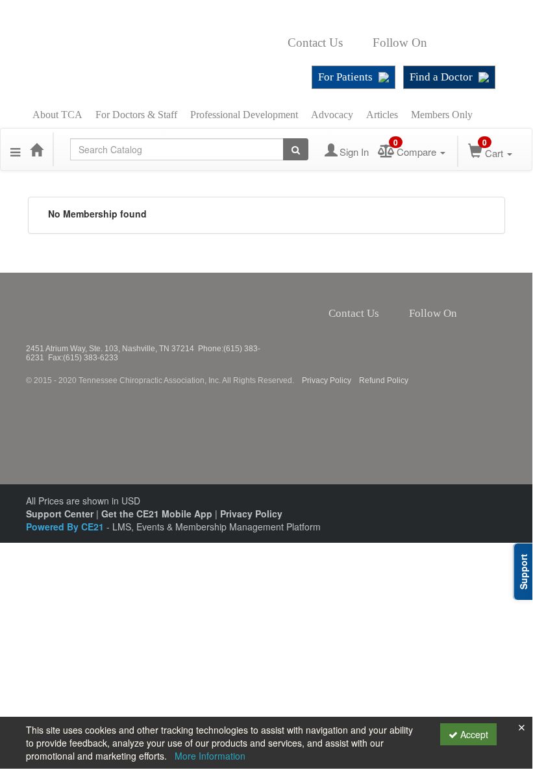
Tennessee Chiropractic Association (60, 308)
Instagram (466, 43)
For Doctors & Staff (136, 114)
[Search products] (295, 149)
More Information (210, 755)
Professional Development (244, 114)
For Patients (345, 77)
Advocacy (332, 114)
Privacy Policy (326, 380)
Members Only (442, 114)
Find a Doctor (441, 77)
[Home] (36, 149)
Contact (353, 43)
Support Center (59, 513)
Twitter (448, 43)
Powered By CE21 (66, 526)
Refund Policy (383, 380)
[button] (15, 149)
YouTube (490, 43)
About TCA (57, 114)
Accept (473, 734)
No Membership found (97, 213)
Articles (382, 114)
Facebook (434, 43)
